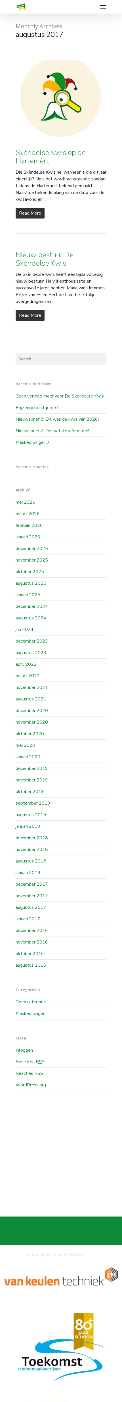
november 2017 (32, 896)
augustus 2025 (31, 583)
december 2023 (32, 641)
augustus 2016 (31, 965)
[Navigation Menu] (103, 7)
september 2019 (33, 803)
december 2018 (32, 838)
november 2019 (32, 780)
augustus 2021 (31, 699)
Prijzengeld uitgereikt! (38, 408)
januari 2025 (28, 595)
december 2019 (32, 768)
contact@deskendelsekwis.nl (55, 1255)
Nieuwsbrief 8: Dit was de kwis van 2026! (57, 419)
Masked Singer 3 (32, 442)
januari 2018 (28, 873)
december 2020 (32, 710)
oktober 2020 (30, 734)
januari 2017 (28, 919)
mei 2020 (25, 745)
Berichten (30, 1062)
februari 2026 (29, 525)
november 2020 (32, 722)
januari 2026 (28, 537)
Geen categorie (31, 1002)
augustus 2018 (31, 861)
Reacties (29, 1073)
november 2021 (32, 687)
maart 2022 (28, 676)
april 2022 (26, 664)
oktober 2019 (30, 792)
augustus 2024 (31, 618)
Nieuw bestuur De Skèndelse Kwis (44, 259)
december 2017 (32, 884)
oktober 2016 (30, 954)
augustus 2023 (31, 653)
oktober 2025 (30, 572)
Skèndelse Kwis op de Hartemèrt (51, 157)
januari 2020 (28, 757)
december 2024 (32, 606)
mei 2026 (25, 502)
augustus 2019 (31, 815)
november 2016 (32, 942)
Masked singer (30, 1013)
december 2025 (32, 548)
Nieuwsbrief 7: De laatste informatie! (52, 431)
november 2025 (32, 560)
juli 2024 (24, 629)
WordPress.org (31, 1085)
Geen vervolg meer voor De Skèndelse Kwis (60, 396)
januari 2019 (28, 826)
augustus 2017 (31, 907)
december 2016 (32, 930)
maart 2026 (28, 514)
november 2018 (32, 849)
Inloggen (24, 1050)
